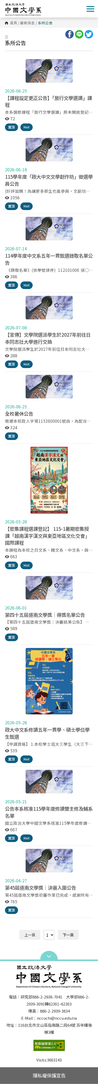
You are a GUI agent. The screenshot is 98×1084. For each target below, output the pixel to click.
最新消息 (27, 23)
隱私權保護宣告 (49, 1075)
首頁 (13, 23)
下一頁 (68, 935)
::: (6, 36)
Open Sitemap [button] (49, 956)
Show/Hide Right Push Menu (90, 9)
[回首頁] (26, 9)
